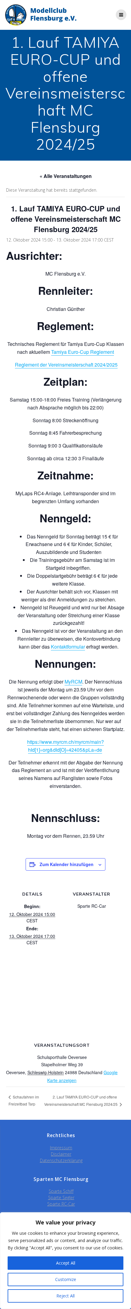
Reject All (65, 1296)
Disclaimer (61, 1154)
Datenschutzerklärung (61, 1160)
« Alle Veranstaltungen (66, 175)
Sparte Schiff (61, 1191)
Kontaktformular (68, 646)
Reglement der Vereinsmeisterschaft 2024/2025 (66, 364)
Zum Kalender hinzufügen (67, 864)
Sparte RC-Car (61, 1204)
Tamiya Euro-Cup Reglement (82, 351)
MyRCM (73, 681)
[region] (65, 1260)
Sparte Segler (61, 1197)
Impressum (61, 1148)
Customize (65, 1279)
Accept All (65, 1263)
